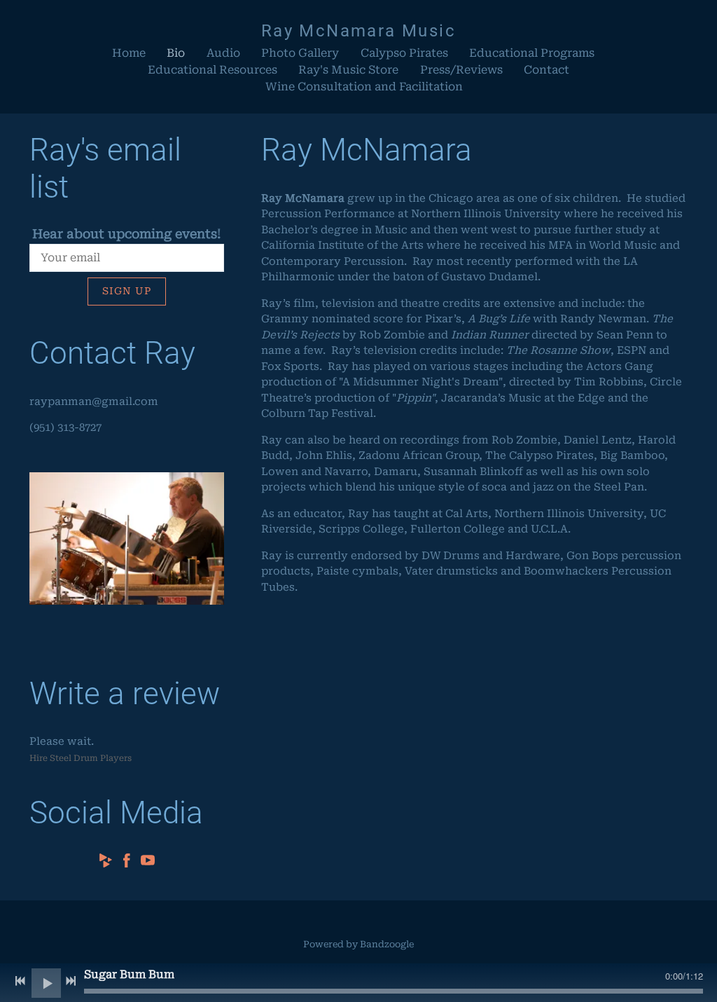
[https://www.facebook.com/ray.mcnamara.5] (127, 862)
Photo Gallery (300, 53)
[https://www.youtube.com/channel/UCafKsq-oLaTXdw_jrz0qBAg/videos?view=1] (148, 862)
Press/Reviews (461, 69)
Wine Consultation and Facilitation (364, 86)
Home (129, 53)
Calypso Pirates (404, 53)
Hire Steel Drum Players (80, 758)
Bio (176, 53)
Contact (546, 69)
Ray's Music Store (348, 69)
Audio (223, 53)
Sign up (126, 290)
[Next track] (70, 981)
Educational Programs (531, 53)
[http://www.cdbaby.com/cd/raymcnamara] (106, 862)
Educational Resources (212, 69)
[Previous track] (20, 981)
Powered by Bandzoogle (358, 944)
